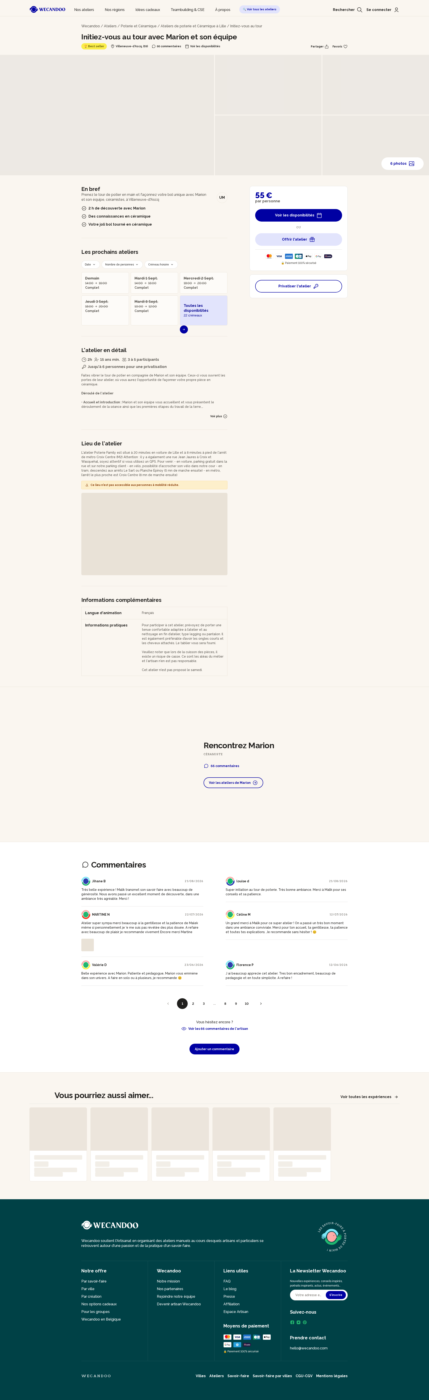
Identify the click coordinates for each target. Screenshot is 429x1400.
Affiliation (231, 1304)
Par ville (88, 1289)
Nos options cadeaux (99, 1304)
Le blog (229, 1289)
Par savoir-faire (94, 1281)
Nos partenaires (170, 1289)
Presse (229, 1296)
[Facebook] (292, 1322)
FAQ (227, 1281)
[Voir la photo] (87, 945)
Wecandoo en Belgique (101, 1319)
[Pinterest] (305, 1322)
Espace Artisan (235, 1312)
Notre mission (168, 1281)
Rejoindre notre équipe (176, 1296)
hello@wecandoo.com (309, 1348)
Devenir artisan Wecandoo (179, 1304)
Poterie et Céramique (139, 26)
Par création (91, 1296)
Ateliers (110, 26)
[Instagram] (298, 1322)
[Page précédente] (168, 1003)
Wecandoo (90, 26)
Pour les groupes (95, 1312)
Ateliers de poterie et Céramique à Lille (193, 26)
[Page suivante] (261, 1003)
